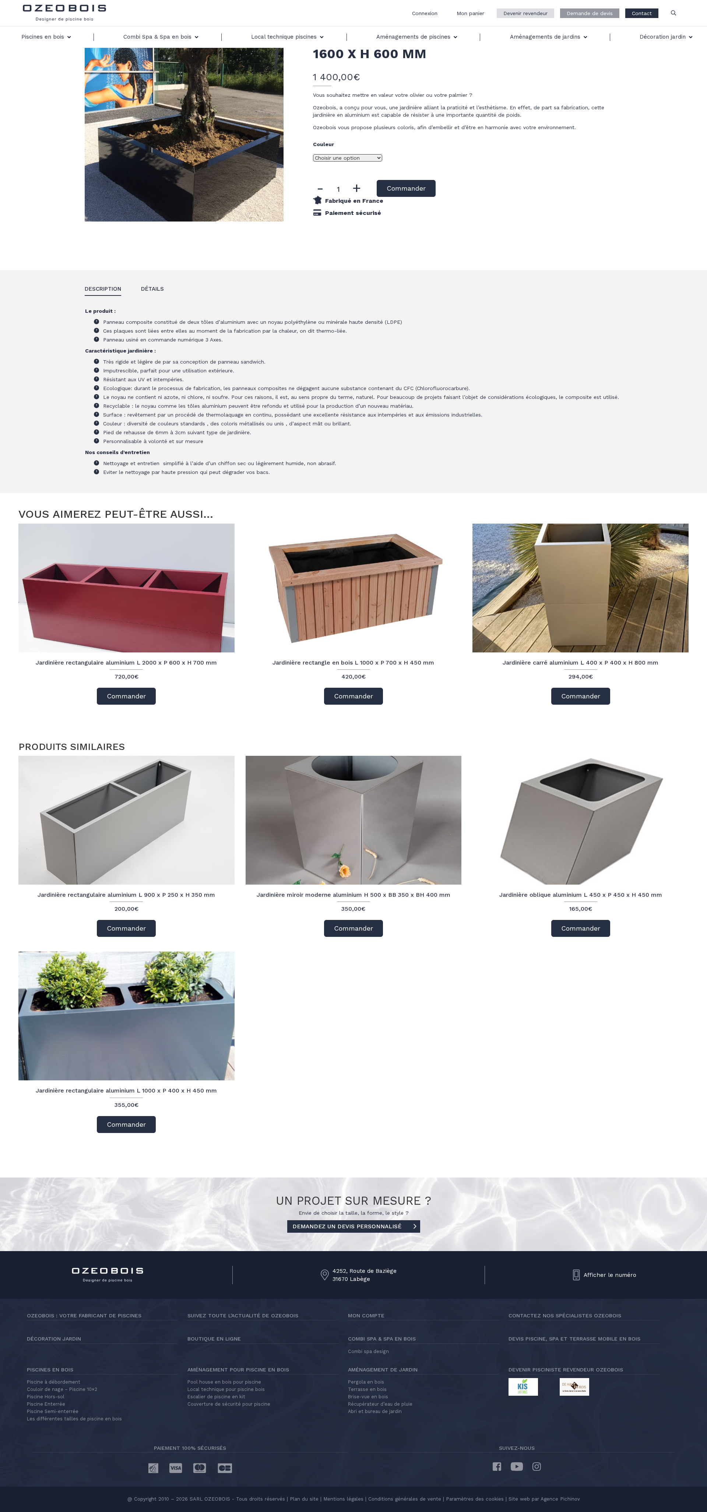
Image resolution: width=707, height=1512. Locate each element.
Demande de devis (590, 13)
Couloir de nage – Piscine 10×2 (62, 1389)
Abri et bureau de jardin (375, 1411)
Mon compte (366, 1315)
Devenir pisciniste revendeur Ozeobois (566, 1370)
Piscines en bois (50, 1370)
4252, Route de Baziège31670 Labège (365, 1275)
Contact (642, 13)
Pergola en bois (366, 1382)
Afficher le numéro (610, 1275)
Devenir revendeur (525, 13)
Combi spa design (368, 1351)
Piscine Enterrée (46, 1404)
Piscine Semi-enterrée (52, 1411)
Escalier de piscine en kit (216, 1396)
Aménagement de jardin (383, 1370)
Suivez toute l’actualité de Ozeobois (242, 1315)
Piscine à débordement (53, 1382)
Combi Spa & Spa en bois (382, 1339)
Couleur (323, 144)
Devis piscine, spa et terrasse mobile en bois (574, 1339)
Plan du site (303, 1499)
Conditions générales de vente (404, 1499)
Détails (152, 289)
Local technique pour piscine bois (226, 1389)
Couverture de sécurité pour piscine (228, 1404)
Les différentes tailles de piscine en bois (74, 1418)
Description (103, 289)
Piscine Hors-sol (45, 1396)
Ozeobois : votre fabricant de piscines (84, 1315)
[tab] (103, 289)
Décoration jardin (54, 1339)
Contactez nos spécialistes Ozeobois (565, 1315)
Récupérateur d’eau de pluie (380, 1404)
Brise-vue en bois (368, 1396)
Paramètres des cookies (475, 1499)
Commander (406, 188)
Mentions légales (343, 1499)
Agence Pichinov (560, 1499)
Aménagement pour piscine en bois (238, 1370)
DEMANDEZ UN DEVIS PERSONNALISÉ (346, 1226)
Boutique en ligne (214, 1339)
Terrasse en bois (367, 1389)
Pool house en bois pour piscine (224, 1382)
